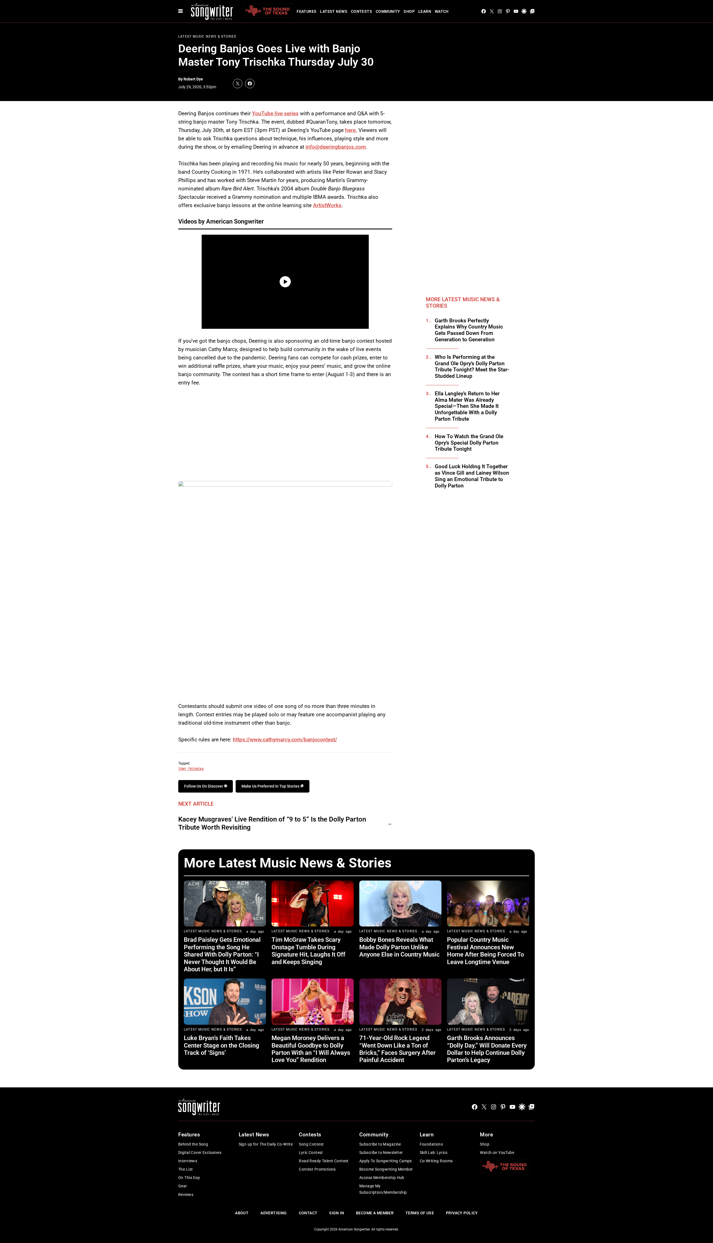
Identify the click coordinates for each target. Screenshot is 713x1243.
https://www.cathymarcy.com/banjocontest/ (285, 739)
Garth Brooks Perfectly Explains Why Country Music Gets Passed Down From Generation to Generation (469, 330)
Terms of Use (420, 1213)
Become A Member (375, 1213)
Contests (361, 11)
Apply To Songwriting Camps (385, 1161)
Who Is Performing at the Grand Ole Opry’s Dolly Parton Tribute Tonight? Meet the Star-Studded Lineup (472, 366)
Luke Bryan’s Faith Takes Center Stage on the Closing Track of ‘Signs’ (221, 1045)
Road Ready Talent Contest (324, 1161)
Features (306, 11)
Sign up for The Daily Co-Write (266, 1144)
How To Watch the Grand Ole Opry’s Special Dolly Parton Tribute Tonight (469, 442)
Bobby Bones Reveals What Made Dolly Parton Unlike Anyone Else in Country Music (399, 947)
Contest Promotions (317, 1169)
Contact (308, 1213)
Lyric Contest (311, 1152)
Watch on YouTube (497, 1152)
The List (185, 1169)
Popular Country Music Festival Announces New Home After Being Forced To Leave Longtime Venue (485, 950)
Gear (182, 1186)
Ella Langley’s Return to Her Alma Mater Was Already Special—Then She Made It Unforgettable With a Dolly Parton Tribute (467, 406)
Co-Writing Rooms (436, 1161)
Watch (442, 11)
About (241, 1213)
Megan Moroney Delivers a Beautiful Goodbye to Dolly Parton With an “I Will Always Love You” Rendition (311, 1048)
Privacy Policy (462, 1213)
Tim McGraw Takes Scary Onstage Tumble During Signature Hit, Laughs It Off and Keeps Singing (308, 950)
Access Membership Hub (381, 1177)
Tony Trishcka (191, 768)
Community (388, 11)
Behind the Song (193, 1144)
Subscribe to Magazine (380, 1144)
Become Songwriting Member (386, 1169)
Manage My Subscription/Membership (383, 1189)
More (486, 1134)
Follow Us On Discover (204, 786)
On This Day (189, 1177)
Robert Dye (193, 79)
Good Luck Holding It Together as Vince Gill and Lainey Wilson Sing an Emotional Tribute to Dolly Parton (472, 476)
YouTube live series (275, 113)
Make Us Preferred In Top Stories (270, 786)
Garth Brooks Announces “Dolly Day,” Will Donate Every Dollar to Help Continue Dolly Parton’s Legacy (487, 1048)
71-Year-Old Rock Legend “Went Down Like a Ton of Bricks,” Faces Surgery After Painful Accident (397, 1048)
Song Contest (311, 1144)
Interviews (187, 1161)
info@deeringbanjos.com (336, 147)
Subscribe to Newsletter (381, 1152)
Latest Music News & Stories (207, 36)
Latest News (333, 11)
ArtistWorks (327, 205)
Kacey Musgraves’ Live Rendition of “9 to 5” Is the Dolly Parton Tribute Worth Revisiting (272, 823)
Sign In (336, 1213)
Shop (409, 11)
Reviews (185, 1194)
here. (351, 130)
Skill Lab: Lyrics (434, 1152)
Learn (424, 11)
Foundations (431, 1144)
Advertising (273, 1213)
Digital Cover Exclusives (199, 1152)
